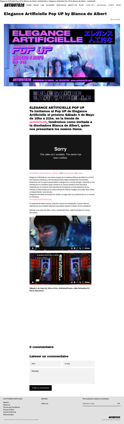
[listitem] (81, 5)
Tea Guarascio (69, 173)
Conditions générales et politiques (111, 419)
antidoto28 (37, 122)
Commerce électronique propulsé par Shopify (26, 419)
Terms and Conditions (11, 407)
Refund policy (8, 415)
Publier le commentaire (40, 388)
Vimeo (80, 173)
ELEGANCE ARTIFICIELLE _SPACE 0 (44, 173)
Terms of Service (9, 412)
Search (6, 402)
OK (118, 403)
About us (6, 405)
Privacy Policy (8, 410)
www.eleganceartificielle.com (40, 199)
